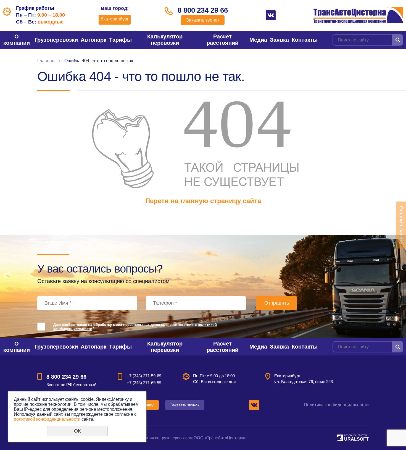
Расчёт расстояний (222, 39)
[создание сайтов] (340, 437)
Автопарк (93, 40)
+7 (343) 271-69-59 (144, 382)
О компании (16, 39)
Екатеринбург (115, 19)
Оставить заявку (401, 225)
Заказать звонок (202, 20)
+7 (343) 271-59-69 (144, 375)
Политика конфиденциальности (336, 404)
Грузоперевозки (56, 40)
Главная (45, 60)
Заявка (279, 40)
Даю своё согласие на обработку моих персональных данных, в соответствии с (135, 327)
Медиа (258, 40)
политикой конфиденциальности (47, 419)
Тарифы (120, 40)
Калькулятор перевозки (165, 39)
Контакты (305, 40)
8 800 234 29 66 (203, 10)
